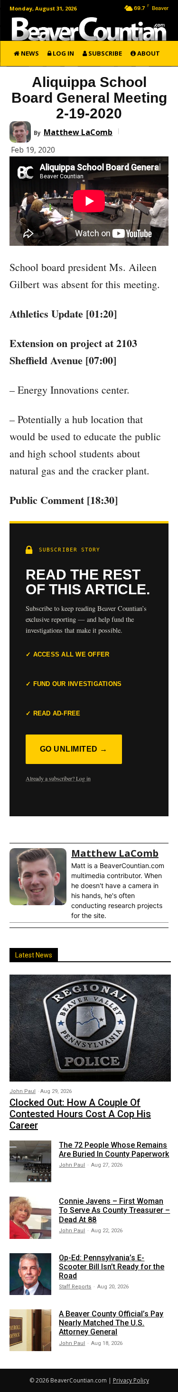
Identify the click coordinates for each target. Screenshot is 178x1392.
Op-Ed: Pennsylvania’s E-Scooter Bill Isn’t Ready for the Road (111, 1266)
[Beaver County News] (89, 29)
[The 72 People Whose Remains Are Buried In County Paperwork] (30, 1161)
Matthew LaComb (78, 132)
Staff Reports (75, 1287)
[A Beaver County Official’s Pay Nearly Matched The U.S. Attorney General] (30, 1330)
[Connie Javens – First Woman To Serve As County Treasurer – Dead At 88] (30, 1217)
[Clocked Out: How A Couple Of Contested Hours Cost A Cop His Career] (90, 1028)
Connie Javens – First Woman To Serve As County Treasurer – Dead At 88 (114, 1210)
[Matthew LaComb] (21, 132)
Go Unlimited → (74, 749)
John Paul (22, 1091)
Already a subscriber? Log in (58, 778)
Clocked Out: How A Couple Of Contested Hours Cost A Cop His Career (80, 1114)
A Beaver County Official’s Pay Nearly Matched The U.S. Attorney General (111, 1322)
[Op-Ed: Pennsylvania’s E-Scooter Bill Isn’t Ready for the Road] (30, 1274)
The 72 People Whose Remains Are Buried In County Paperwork (114, 1150)
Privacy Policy (131, 1380)
